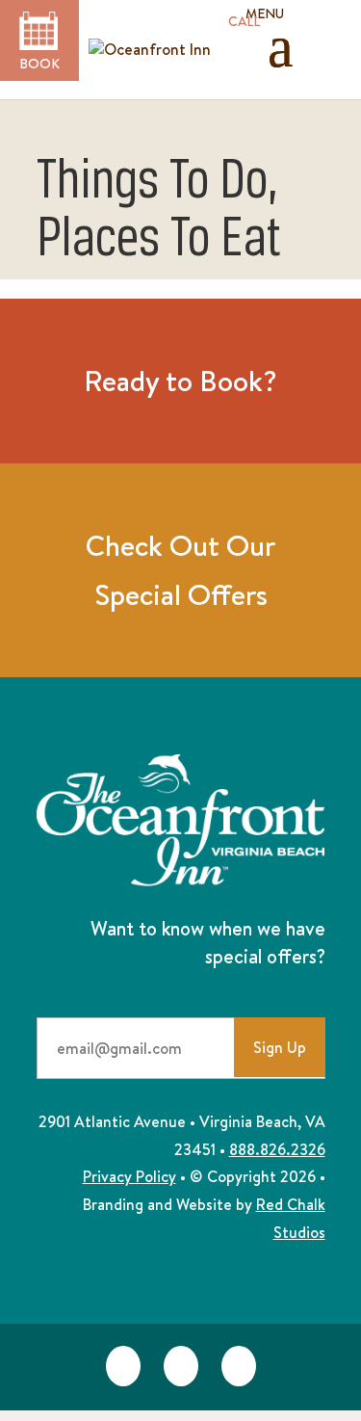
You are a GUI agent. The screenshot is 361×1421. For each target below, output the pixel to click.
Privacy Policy (129, 1176)
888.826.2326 (277, 1149)
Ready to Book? (180, 380)
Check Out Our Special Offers (180, 570)
